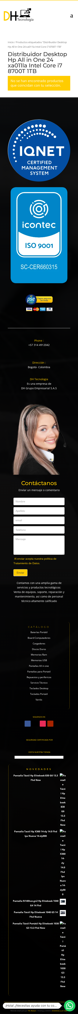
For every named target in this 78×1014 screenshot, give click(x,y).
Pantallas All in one (39, 666)
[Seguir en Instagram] (43, 724)
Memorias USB (39, 660)
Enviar (20, 572)
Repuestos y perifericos (39, 677)
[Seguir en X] (35, 724)
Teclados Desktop (39, 688)
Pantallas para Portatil (39, 671)
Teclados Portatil (39, 694)
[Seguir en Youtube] (50, 724)
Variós (39, 699)
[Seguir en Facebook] (28, 724)
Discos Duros (39, 649)
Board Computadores (39, 637)
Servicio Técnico (39, 682)
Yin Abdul (32, 1010)
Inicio (11, 42)
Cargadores (39, 643)
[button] (69, 1005)
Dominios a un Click (59, 1010)
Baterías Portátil (39, 632)
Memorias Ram (39, 654)
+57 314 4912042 (39, 345)
